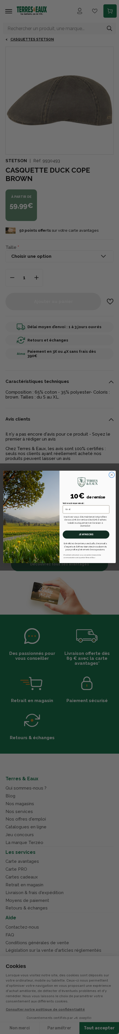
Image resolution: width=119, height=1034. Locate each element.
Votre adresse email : (74, 503)
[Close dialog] (111, 475)
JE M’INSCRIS (86, 534)
